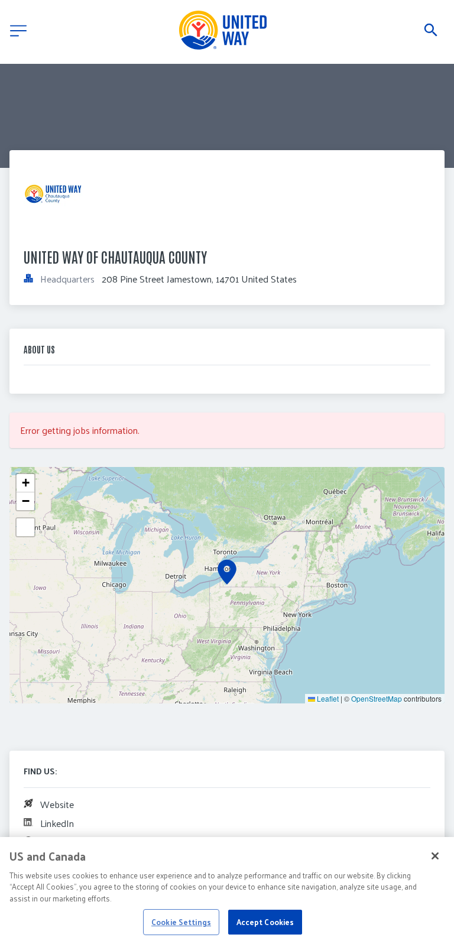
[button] (227, 572)
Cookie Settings (181, 922)
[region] (227, 890)
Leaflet (327, 698)
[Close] (435, 856)
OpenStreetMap (376, 698)
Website (57, 804)
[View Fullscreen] (25, 527)
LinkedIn (57, 823)
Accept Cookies (265, 922)
